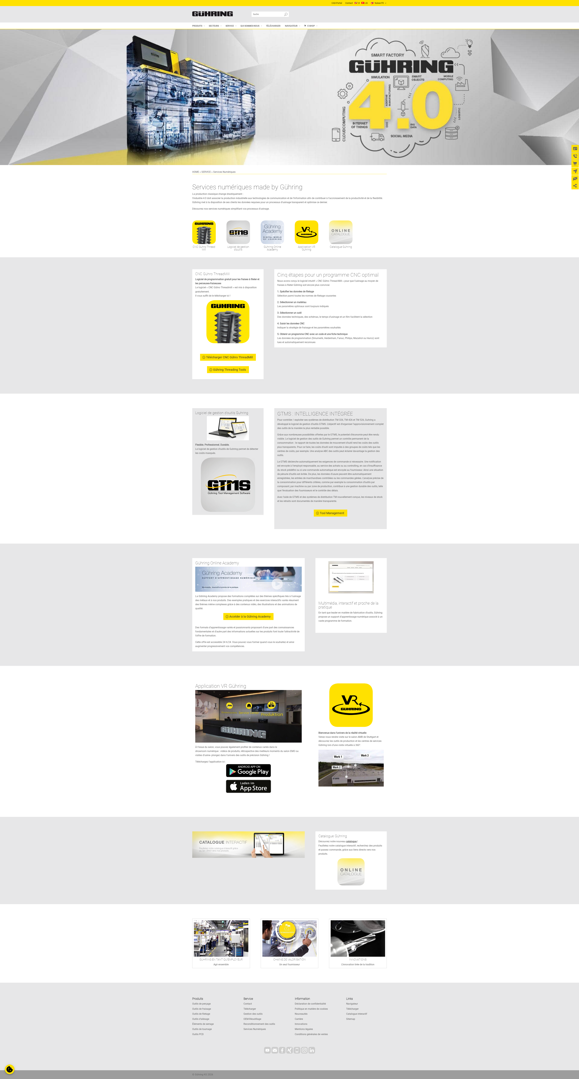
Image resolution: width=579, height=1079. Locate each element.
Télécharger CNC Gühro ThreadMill (229, 357)
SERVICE (206, 171)
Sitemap (350, 1019)
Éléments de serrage (203, 1024)
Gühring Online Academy (272, 248)
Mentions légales (304, 1029)
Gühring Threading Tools (229, 369)
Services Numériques (255, 1029)
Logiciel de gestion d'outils (238, 248)
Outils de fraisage (201, 1008)
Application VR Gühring (306, 248)
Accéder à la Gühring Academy (250, 616)
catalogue (351, 841)
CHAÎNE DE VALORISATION (289, 959)
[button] (9, 1069)
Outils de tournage (202, 1029)
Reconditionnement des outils (259, 1024)
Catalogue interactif (356, 1013)
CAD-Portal (337, 3)
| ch (366, 3)
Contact (349, 3)
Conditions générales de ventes (311, 1034)
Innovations (301, 1024)
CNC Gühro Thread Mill (204, 248)
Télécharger (250, 1008)
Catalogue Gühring (341, 246)
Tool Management (332, 513)
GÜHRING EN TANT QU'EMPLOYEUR (221, 959)
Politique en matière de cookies (311, 1008)
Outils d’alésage (200, 1019)
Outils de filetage (201, 1013)
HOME (195, 171)
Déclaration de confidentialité (310, 1003)
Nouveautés (301, 1013)
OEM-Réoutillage (252, 1019)
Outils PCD (198, 1034)
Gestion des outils (253, 1013)
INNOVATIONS (358, 959)
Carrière (299, 1019)
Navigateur (352, 1003)
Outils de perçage (201, 1003)
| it (359, 3)
